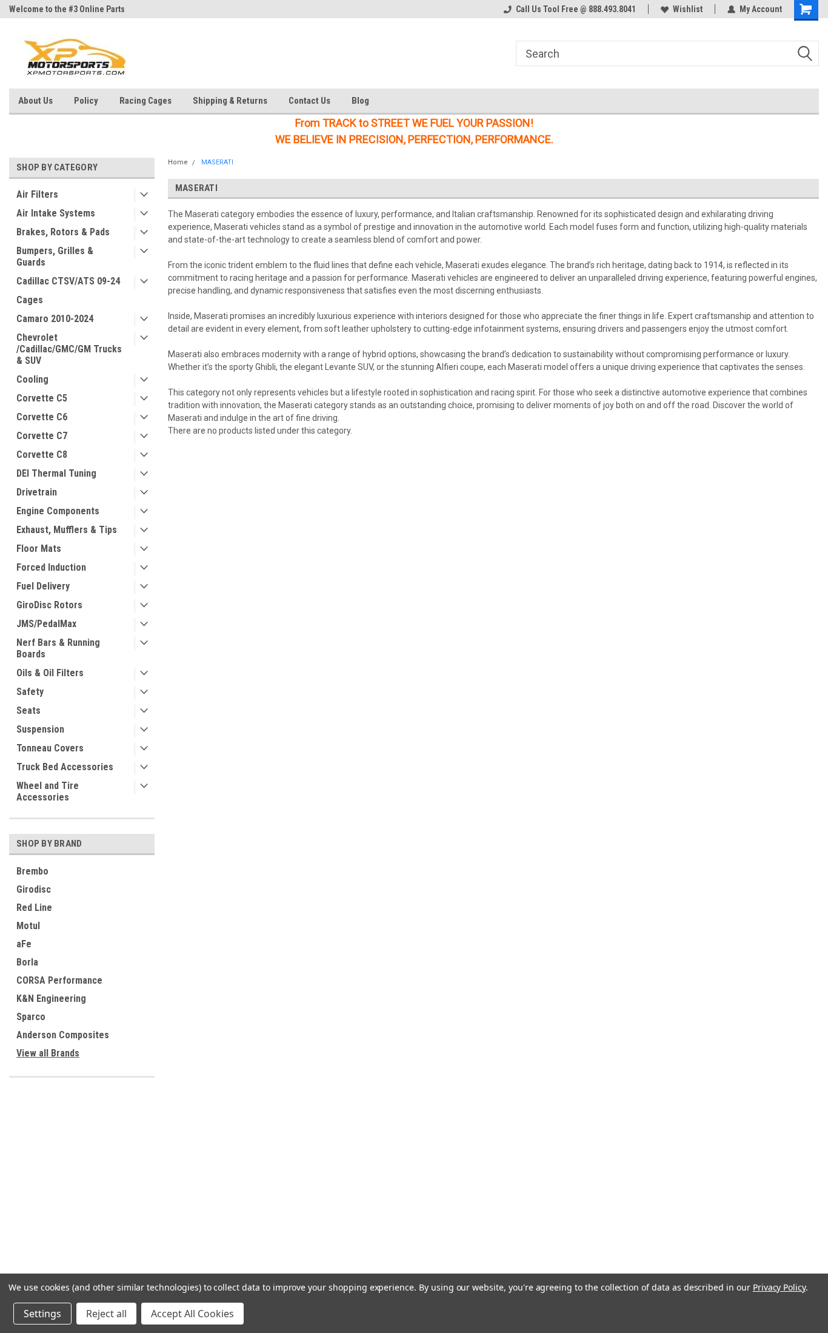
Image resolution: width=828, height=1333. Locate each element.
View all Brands (47, 1053)
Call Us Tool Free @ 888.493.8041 (576, 9)
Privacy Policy (779, 1287)
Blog (360, 100)
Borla (27, 962)
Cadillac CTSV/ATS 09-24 (68, 281)
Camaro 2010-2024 (54, 318)
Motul (28, 926)
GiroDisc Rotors (49, 605)
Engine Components (57, 511)
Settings (42, 1313)
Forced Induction (51, 567)
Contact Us (309, 100)
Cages (29, 300)
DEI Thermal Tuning (56, 473)
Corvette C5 (41, 398)
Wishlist (688, 9)
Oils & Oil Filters (50, 673)
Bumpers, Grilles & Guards (54, 256)
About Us (35, 100)
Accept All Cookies (192, 1313)
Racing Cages (145, 100)
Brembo (32, 871)
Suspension (40, 729)
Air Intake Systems (55, 213)
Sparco (30, 1016)
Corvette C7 (41, 436)
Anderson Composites (62, 1035)
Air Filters (37, 194)
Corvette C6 (41, 417)
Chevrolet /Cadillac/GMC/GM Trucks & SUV (69, 349)
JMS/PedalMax (46, 624)
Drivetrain (36, 492)
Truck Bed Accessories (64, 767)
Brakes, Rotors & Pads (63, 232)
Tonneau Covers (50, 748)
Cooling (32, 379)
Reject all (106, 1313)
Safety (30, 691)
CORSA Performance (59, 980)
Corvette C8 (41, 454)
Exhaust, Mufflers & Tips (66, 530)
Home (178, 162)
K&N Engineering (51, 998)
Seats (28, 710)
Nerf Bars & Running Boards (58, 648)
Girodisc (33, 889)
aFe (24, 944)
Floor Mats (38, 548)
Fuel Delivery (43, 586)
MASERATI (217, 162)
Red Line (34, 907)
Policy (86, 100)
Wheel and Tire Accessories (47, 791)
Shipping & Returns (230, 100)
